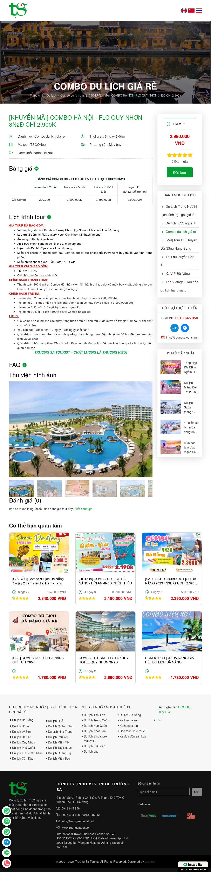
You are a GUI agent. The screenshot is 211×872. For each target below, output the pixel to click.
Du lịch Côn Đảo (22, 758)
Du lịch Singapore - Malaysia (96, 738)
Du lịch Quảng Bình (60, 726)
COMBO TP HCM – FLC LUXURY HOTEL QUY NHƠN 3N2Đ (104, 660)
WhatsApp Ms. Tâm (6, 831)
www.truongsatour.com (76, 827)
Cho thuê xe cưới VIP (133, 731)
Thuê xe (124, 707)
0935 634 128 (71, 815)
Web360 (150, 861)
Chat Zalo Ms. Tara (6, 842)
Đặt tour (179, 172)
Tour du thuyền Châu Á (178, 260)
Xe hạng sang (129, 725)
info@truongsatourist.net (182, 337)
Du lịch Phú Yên (58, 737)
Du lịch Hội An (21, 726)
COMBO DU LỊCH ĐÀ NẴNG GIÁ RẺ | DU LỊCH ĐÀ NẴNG (169, 660)
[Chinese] (191, 10)
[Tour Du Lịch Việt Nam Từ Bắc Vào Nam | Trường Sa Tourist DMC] (18, 10)
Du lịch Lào (91, 751)
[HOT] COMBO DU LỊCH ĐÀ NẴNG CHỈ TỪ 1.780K (38, 660)
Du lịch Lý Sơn (21, 731)
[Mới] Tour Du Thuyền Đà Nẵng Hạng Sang (179, 244)
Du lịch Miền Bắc (59, 758)
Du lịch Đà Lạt (21, 737)
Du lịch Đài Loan (94, 746)
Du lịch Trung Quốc (96, 720)
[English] (184, 10)
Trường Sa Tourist (6, 810)
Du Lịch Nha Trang (60, 731)
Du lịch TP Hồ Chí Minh (27, 753)
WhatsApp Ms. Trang (6, 821)
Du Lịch (52, 95)
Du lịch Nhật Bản (95, 731)
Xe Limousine (128, 720)
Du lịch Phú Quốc (23, 748)
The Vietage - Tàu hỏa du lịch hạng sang (179, 286)
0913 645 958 (71, 808)
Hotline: (179, 318)
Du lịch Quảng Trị (59, 753)
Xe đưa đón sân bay (133, 736)
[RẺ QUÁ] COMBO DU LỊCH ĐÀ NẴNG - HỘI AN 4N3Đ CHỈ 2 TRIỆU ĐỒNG (105, 581)
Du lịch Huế (55, 721)
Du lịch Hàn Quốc (95, 725)
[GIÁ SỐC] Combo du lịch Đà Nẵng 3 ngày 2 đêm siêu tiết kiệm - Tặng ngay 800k (38, 581)
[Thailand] (199, 10)
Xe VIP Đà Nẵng (178, 273)
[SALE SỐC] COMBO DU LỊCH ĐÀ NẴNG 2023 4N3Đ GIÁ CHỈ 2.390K (171, 581)
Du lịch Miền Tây (59, 742)
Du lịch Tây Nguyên (60, 748)
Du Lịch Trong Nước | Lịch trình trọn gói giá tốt (179, 210)
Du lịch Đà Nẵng (22, 720)
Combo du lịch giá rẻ (73, 95)
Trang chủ (36, 95)
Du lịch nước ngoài (179, 223)
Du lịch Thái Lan (94, 715)
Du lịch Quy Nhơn (23, 742)
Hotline (6, 863)
